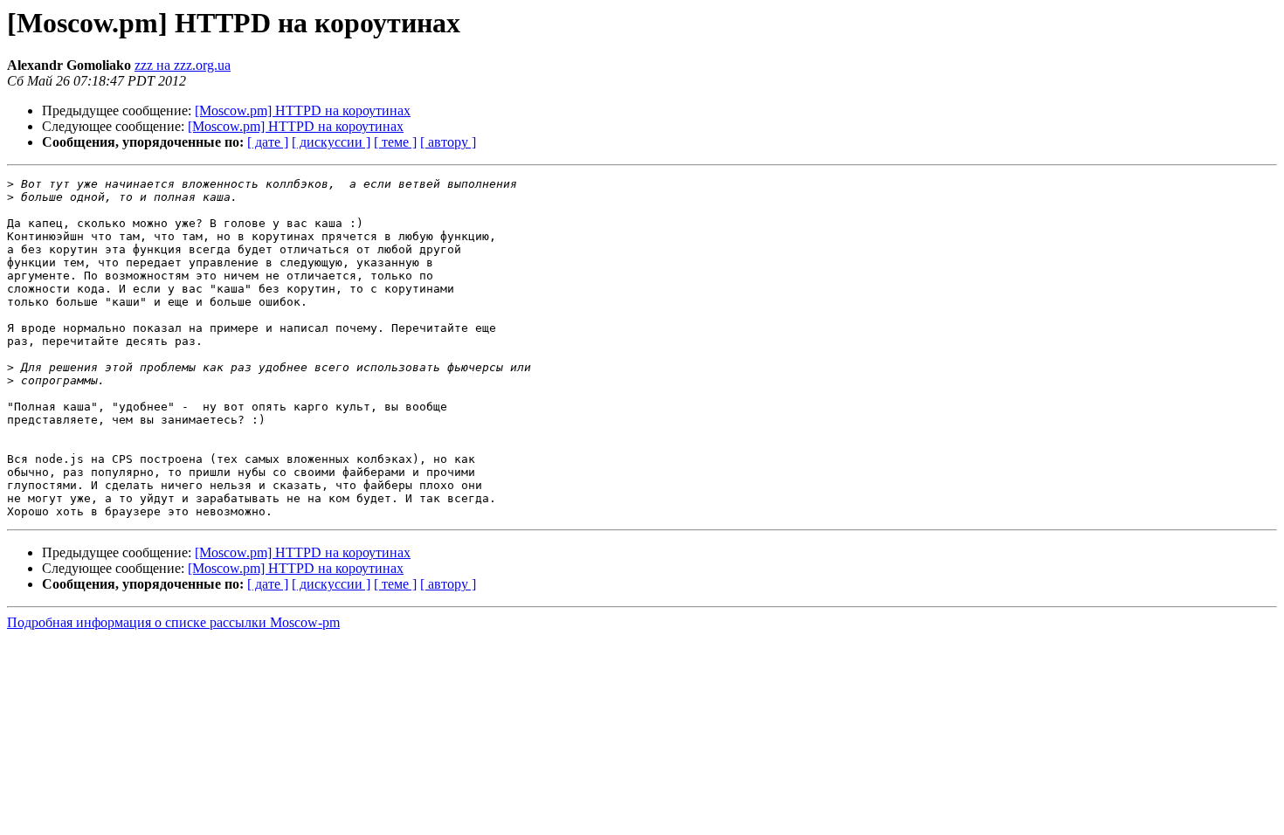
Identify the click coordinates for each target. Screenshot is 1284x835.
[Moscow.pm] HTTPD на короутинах (303, 110)
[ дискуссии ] (331, 142)
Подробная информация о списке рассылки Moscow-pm (173, 622)
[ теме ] (395, 142)
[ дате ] (267, 142)
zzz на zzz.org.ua (183, 65)
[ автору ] (448, 142)
